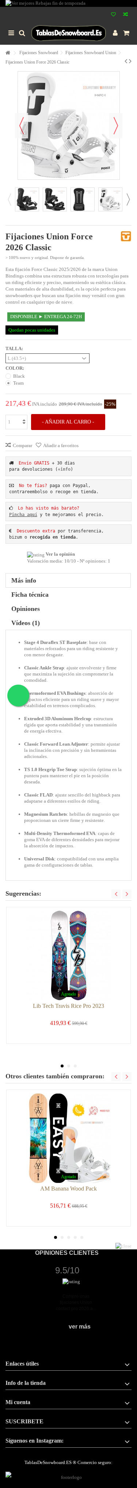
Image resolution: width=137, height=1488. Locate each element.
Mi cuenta (17, 1402)
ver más (80, 1326)
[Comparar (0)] (125, 15)
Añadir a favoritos (61, 445)
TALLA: (14, 348)
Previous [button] (9, 199)
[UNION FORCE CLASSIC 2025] (27, 199)
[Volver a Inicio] (7, 53)
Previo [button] (21, 125)
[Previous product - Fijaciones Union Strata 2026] (126, 61)
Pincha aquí (23, 514)
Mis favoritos (113, 15)
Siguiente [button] (115, 125)
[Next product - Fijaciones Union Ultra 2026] (130, 61)
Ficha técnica (30, 594)
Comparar (22, 445)
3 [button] (75, 1066)
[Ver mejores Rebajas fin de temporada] (68, 3)
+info (64, 469)
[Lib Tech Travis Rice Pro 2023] (68, 956)
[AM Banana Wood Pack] (68, 1138)
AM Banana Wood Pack (68, 1188)
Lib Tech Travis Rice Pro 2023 (68, 1006)
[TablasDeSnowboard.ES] (68, 33)
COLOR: (15, 368)
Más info (23, 580)
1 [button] (62, 1066)
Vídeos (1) (25, 623)
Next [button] (128, 199)
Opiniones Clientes (67, 1253)
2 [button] (68, 1066)
